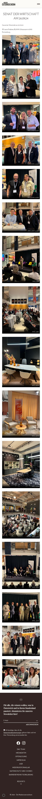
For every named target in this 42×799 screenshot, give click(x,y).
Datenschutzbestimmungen (12, 732)
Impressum (21, 760)
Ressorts (21, 781)
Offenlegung (21, 756)
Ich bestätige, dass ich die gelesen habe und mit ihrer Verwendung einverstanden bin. (20, 732)
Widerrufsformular (21, 767)
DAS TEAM (21, 749)
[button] (3, 795)
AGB (21, 764)
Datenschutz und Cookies (21, 771)
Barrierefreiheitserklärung (21, 775)
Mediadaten (21, 753)
